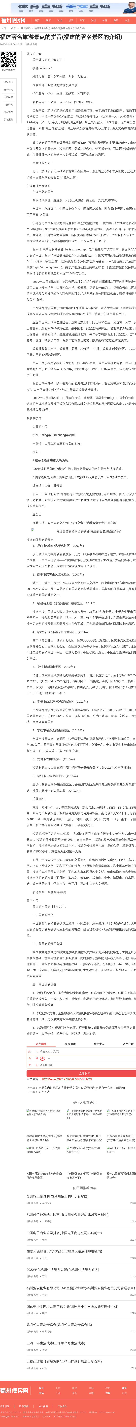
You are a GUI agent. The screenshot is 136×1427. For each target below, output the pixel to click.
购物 (91, 1393)
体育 (104, 20)
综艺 (107, 1388)
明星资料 (26, 28)
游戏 (93, 20)
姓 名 (33, 1051)
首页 (37, 20)
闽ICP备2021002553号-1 (65, 1416)
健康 (44, 1350)
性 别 (33, 1058)
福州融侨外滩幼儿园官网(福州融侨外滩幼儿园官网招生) (67, 1214)
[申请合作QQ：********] (10, 1412)
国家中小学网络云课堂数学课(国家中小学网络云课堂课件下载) (72, 1306)
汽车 (82, 20)
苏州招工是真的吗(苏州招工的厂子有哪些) (58, 1196)
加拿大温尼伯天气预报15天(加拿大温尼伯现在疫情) (64, 1251)
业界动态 (47, 1221)
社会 (44, 1294)
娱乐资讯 (8, 82)
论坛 (59, 20)
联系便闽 (24, 1406)
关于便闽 (4, 1406)
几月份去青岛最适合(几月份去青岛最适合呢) (59, 1325)
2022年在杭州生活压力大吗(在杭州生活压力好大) (63, 1269)
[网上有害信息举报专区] (33, 1412)
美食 (74, 1393)
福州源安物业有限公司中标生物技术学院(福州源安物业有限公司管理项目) (81, 1288)
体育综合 (47, 1331)
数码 (116, 20)
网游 (124, 1393)
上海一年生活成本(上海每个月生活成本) (56, 1343)
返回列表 (44, 1091)
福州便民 (47, 1416)
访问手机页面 (8, 70)
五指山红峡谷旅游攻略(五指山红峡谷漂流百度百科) (64, 1361)
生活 (127, 20)
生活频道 (8, 97)
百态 (44, 1258)
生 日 (33, 1065)
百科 (44, 1276)
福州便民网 (10, 20)
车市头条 (47, 1203)
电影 (91, 1388)
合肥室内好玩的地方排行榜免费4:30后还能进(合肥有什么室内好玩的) (82, 1087)
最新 (48, 20)
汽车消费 (8, 112)
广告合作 (62, 1406)
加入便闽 (43, 1406)
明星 (44, 1239)
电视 (74, 1388)
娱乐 (71, 20)
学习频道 (8, 119)
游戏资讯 (8, 89)
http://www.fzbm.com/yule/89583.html (67, 1079)
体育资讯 (8, 104)
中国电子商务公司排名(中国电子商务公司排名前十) (64, 1233)
